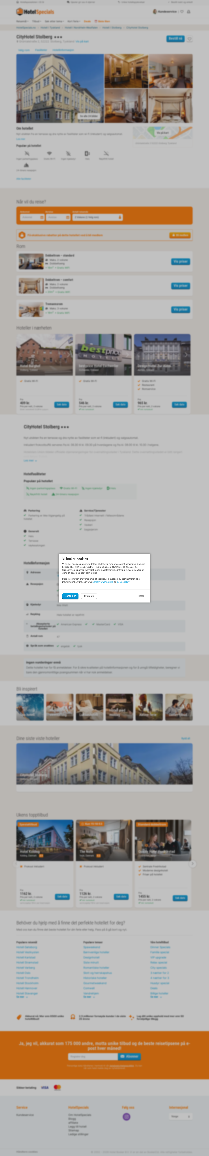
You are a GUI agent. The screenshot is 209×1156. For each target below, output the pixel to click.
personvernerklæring (102, 582)
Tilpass (141, 596)
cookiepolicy (123, 582)
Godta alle (70, 596)
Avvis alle (89, 596)
